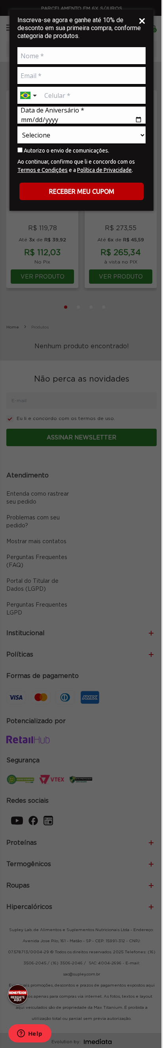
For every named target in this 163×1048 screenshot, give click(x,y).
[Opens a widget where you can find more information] (29, 1034)
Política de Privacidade (104, 170)
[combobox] (29, 96)
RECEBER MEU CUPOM (81, 191)
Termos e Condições (42, 170)
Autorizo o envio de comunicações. (66, 150)
